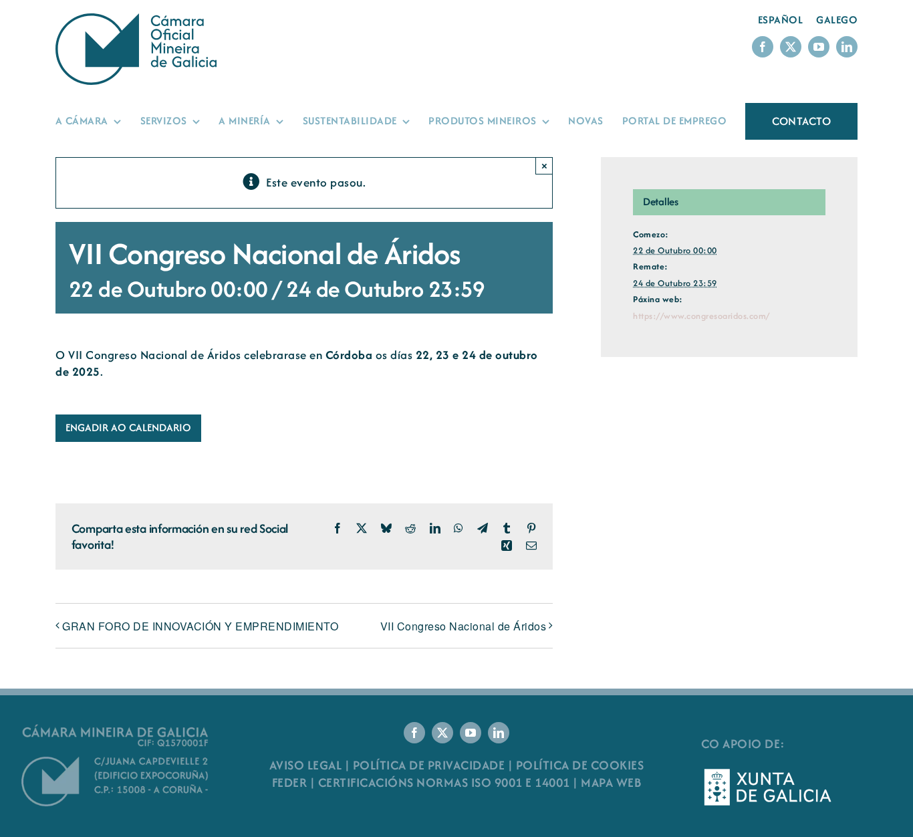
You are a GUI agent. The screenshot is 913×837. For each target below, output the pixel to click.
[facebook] (762, 46)
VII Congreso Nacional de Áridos (463, 626)
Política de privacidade (429, 765)
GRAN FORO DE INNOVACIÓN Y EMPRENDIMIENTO (200, 626)
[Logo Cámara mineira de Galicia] (116, 728)
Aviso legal (305, 765)
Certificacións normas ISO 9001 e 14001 (444, 782)
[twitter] (790, 46)
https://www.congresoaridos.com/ (701, 316)
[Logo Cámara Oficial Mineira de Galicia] (139, 19)
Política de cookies (580, 765)
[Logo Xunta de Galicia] (768, 772)
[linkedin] (847, 46)
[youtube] (818, 46)
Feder (289, 782)
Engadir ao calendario (128, 428)
